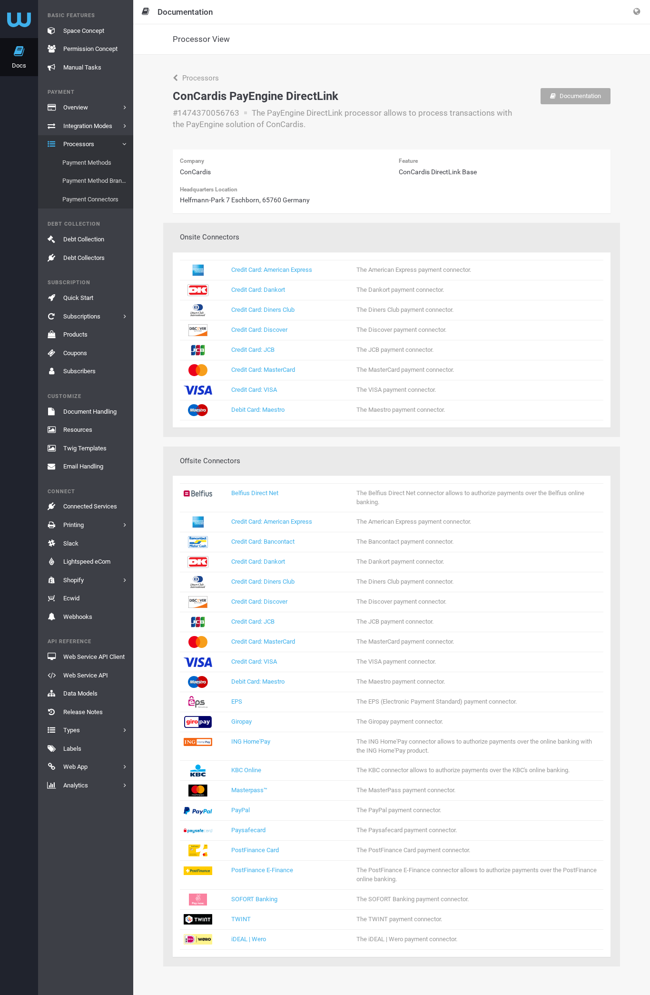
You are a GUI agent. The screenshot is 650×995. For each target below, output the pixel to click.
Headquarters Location (208, 189)
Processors (199, 78)
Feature (408, 161)
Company (192, 161)
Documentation (579, 96)
